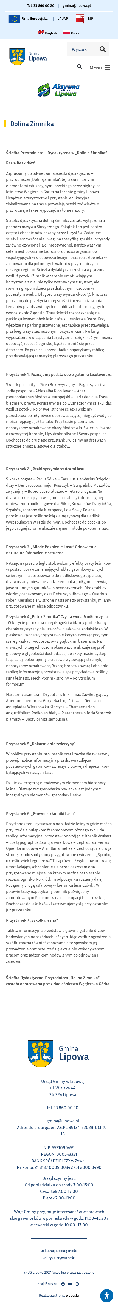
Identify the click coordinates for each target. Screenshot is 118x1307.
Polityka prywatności (59, 1257)
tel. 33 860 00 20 (62, 1107)
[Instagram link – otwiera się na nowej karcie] (77, 1284)
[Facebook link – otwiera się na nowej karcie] (62, 1284)
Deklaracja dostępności (59, 1250)
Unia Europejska (34, 17)
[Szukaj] (102, 49)
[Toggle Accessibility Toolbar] (107, 1296)
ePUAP (63, 18)
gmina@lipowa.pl (77, 5)
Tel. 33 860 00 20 (40, 5)
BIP (90, 17)
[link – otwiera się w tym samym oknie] (35, 57)
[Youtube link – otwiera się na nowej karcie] (70, 1284)
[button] (79, 66)
